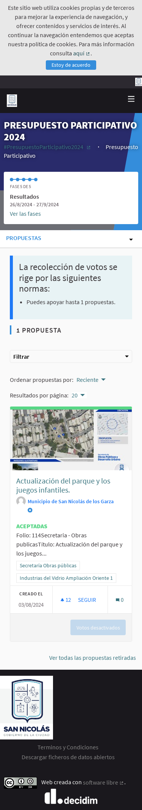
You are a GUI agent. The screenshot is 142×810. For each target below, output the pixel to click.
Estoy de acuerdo (71, 64)
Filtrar (21, 356)
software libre (103, 782)
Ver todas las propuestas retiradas (92, 657)
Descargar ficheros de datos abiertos (68, 757)
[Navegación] (131, 99)
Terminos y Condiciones (67, 747)
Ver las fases (25, 213)
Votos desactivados (98, 627)
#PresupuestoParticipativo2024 (48, 147)
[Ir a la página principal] (12, 100)
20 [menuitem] (75, 395)
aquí (82, 53)
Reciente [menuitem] (87, 380)
